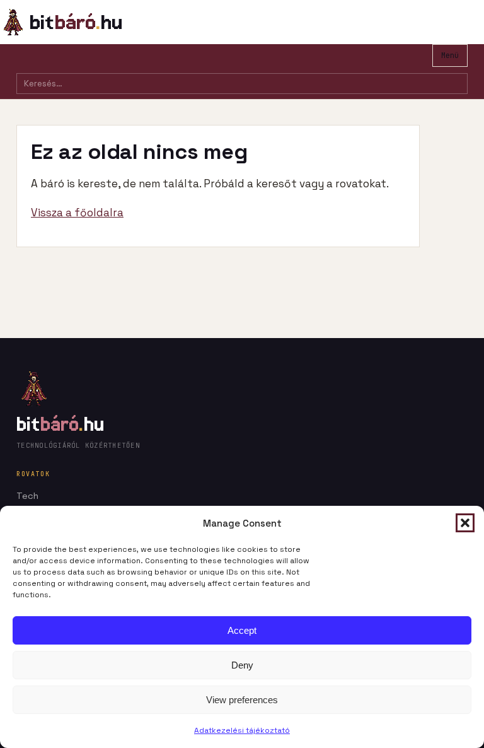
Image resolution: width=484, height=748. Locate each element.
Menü (450, 55)
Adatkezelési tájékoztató (242, 730)
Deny (242, 665)
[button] (465, 523)
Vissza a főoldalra (77, 212)
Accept (242, 630)
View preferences (242, 699)
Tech (27, 495)
